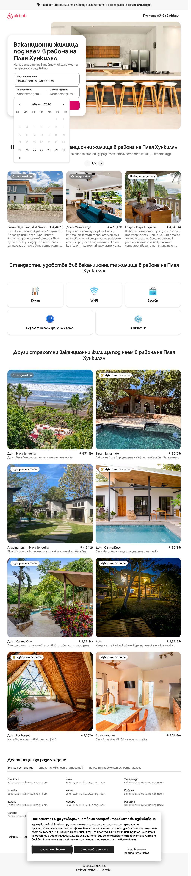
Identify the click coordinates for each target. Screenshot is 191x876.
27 (41, 150)
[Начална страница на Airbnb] (16, 15)
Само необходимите (94, 849)
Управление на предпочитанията (136, 851)
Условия (107, 869)
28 (48, 150)
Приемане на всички (52, 849)
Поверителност (87, 869)
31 (19, 157)
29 (56, 150)
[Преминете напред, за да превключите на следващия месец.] (63, 104)
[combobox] (47, 81)
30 (63, 150)
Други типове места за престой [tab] (61, 767)
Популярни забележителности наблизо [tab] (115, 767)
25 (27, 150)
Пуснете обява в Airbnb (161, 16)
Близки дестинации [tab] (20, 767)
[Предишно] (87, 163)
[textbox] (30, 94)
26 (34, 150)
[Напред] (101, 163)
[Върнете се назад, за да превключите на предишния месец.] (20, 104)
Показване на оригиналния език (130, 5)
